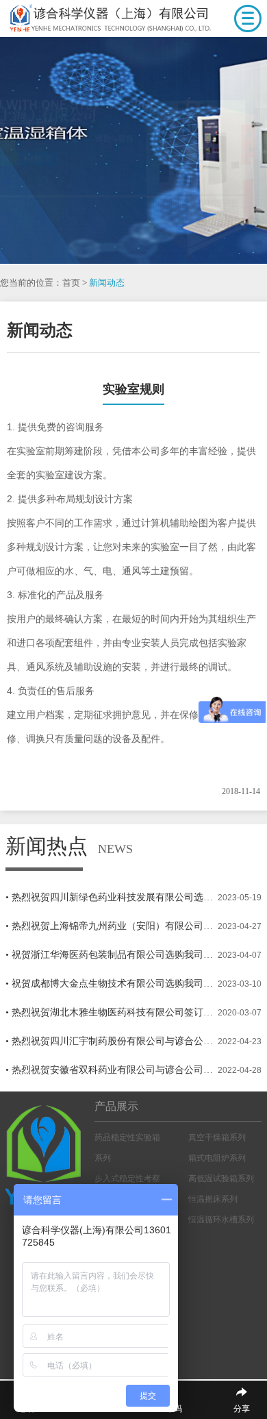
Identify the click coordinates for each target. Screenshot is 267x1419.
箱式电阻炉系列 (217, 1158)
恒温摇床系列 (213, 1199)
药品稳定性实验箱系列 (127, 1148)
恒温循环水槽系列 (221, 1219)
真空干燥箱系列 (217, 1137)
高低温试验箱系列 (221, 1178)
